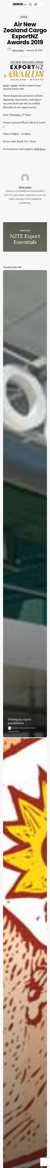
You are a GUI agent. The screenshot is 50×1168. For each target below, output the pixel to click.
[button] (35, 4)
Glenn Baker (18, 50)
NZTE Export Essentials (25, 237)
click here (40, 149)
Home (6, 85)
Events (24, 17)
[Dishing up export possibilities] (25, 503)
